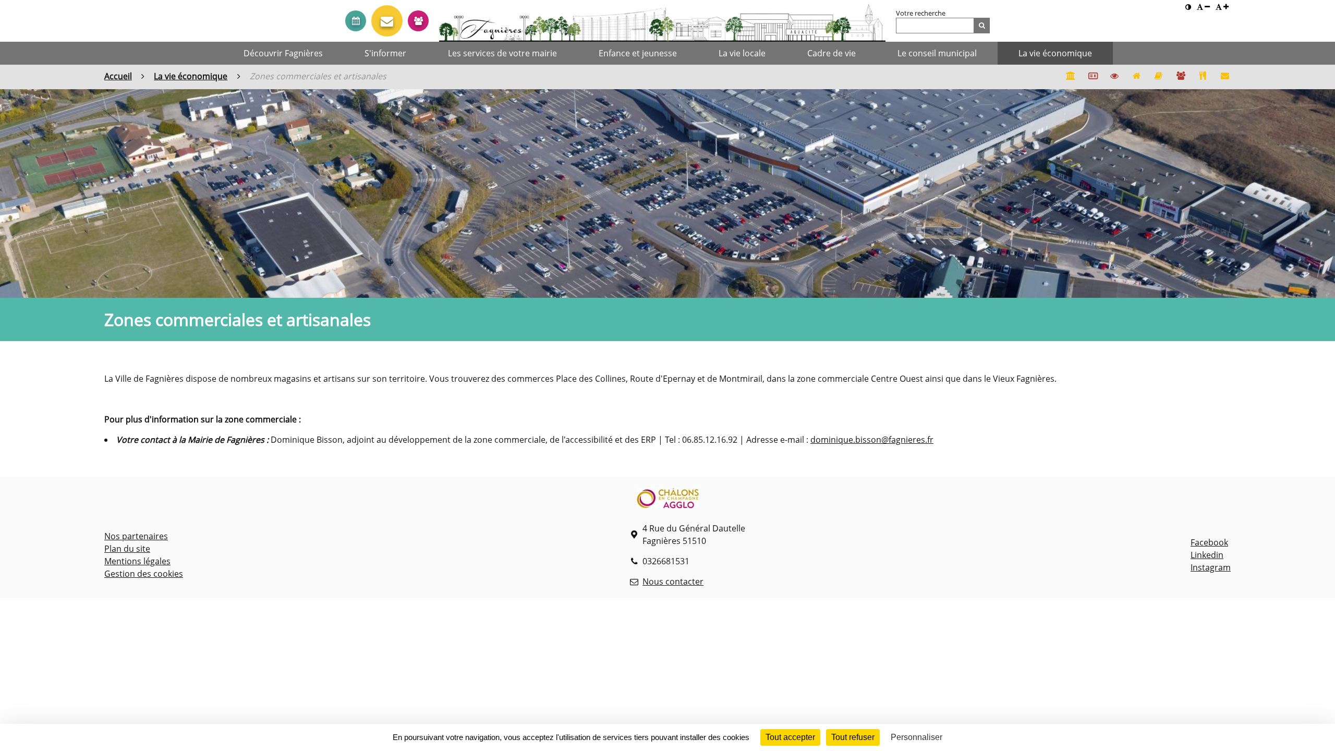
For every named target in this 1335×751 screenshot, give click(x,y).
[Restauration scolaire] (1202, 77)
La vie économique (1055, 53)
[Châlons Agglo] (668, 500)
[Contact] (1225, 77)
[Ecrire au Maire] (387, 21)
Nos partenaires (136, 536)
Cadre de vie (831, 53)
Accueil (118, 76)
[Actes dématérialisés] (1114, 77)
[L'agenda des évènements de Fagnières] (355, 20)
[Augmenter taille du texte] (1222, 7)
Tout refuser (853, 737)
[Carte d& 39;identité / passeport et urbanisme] (1092, 77)
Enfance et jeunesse (638, 53)
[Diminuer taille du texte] (1203, 7)
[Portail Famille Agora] (1180, 77)
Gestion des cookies (143, 573)
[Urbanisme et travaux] (1136, 77)
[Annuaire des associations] (1158, 77)
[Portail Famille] (418, 20)
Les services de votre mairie (502, 53)
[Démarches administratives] (1070, 77)
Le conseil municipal (937, 53)
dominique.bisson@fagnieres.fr (871, 439)
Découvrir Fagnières (283, 53)
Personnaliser (916, 737)
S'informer (385, 53)
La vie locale (742, 53)
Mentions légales (137, 561)
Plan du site (127, 548)
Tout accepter (790, 737)
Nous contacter (672, 581)
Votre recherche (920, 13)
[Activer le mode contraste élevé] (1188, 7)
